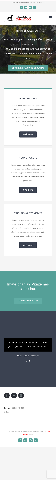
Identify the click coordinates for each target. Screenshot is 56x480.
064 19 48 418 (40, 2)
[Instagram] (21, 395)
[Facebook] (7, 395)
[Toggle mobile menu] (50, 17)
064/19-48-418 (18, 408)
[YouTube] (14, 395)
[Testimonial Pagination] (26, 361)
